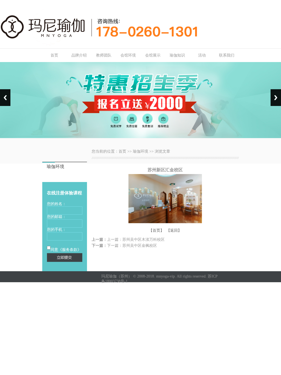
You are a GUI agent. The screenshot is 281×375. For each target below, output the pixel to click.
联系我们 (226, 55)
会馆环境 (128, 55)
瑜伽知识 (177, 55)
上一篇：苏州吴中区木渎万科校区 (136, 239)
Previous (5, 97)
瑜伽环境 (140, 151)
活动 (202, 55)
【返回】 (174, 230)
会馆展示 (153, 55)
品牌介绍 (79, 55)
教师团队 (103, 55)
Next (276, 97)
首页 (54, 55)
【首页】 (156, 230)
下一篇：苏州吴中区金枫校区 (132, 246)
